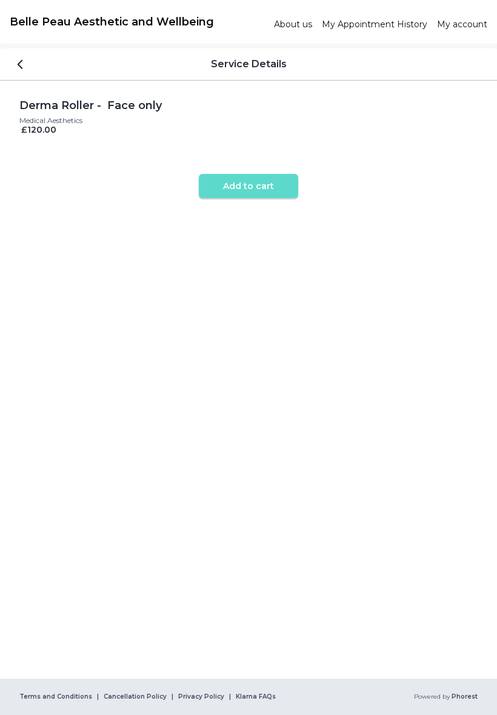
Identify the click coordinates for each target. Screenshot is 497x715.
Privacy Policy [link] (201, 696)
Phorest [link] (465, 696)
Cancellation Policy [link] (135, 696)
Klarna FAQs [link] (256, 696)
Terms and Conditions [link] (55, 696)
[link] (137, 22)
